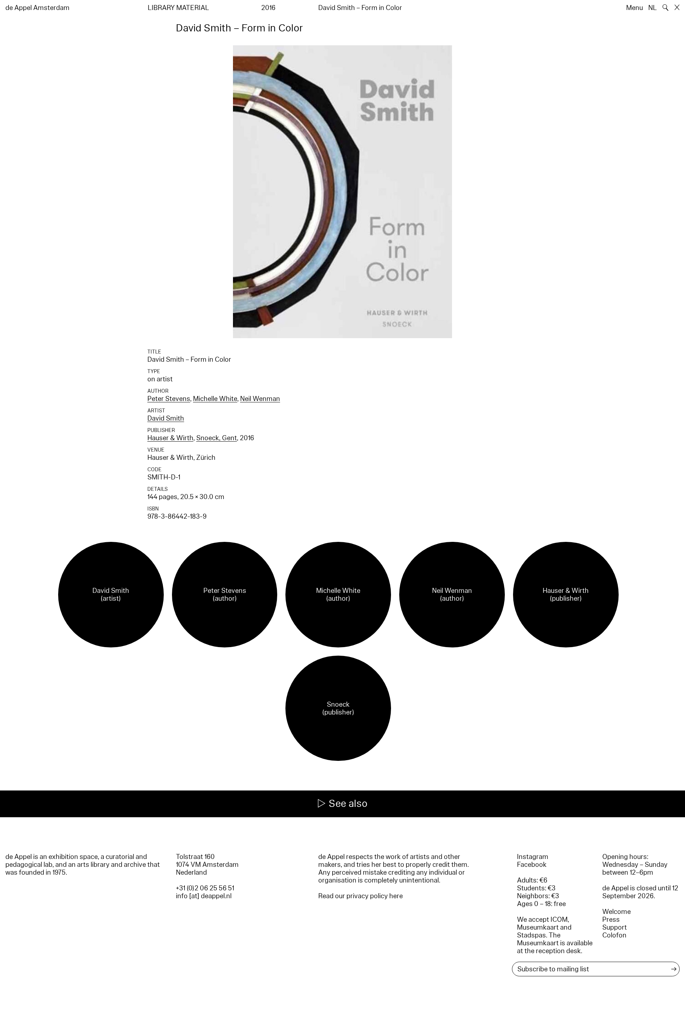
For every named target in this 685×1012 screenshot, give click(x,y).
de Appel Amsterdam (37, 7)
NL (652, 7)
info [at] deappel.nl (204, 896)
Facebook (532, 864)
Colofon (614, 935)
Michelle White (215, 398)
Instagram (532, 856)
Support (614, 927)
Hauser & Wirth (170, 438)
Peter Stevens (168, 398)
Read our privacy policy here (360, 896)
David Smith (165, 418)
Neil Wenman (260, 398)
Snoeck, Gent (216, 438)
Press (611, 919)
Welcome (616, 911)
